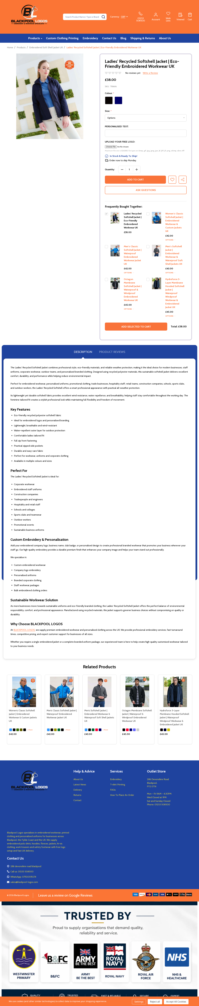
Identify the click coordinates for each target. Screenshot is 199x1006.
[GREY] (21, 729)
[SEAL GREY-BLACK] (137, 729)
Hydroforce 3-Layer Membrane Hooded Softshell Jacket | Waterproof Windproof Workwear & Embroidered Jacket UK (174, 293)
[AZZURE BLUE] (10, 729)
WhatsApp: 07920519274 (23, 876)
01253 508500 (162, 804)
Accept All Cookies (176, 1001)
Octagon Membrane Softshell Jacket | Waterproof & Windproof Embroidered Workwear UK (132, 290)
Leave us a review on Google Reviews (65, 895)
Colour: (109, 93)
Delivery (77, 789)
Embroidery (90, 38)
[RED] (96, 729)
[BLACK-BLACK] (123, 729)
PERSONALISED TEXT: (117, 126)
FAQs (113, 789)
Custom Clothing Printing (62, 38)
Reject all (155, 1001)
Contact (77, 800)
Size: (108, 111)
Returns (77, 795)
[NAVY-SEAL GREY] (130, 729)
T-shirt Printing (117, 784)
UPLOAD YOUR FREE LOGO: (120, 141)
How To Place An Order (122, 795)
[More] (41, 38)
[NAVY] (24, 729)
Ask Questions (146, 190)
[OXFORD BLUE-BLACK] (134, 729)
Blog (123, 38)
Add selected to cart (136, 326)
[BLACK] (14, 729)
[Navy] (100, 729)
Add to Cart (135, 179)
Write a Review (150, 73)
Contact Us (109, 38)
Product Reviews (112, 352)
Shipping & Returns (142, 38)
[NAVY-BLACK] (165, 729)
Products (34, 38)
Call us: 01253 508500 (22, 871)
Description (83, 352)
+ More (29, 730)
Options (169, 240)
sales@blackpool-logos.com (24, 882)
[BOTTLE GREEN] (17, 729)
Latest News (79, 784)
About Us (165, 38)
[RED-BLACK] (127, 729)
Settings (138, 1001)
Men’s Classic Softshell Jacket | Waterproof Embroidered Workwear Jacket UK (62, 714)
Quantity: (110, 169)
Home (10, 47)
